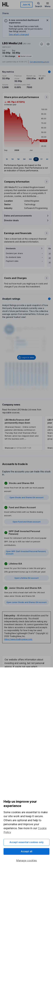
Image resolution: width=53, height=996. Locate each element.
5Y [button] (41, 159)
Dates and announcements (18, 215)
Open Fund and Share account (26, 522)
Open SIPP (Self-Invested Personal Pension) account (26, 552)
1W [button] (12, 159)
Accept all (26, 851)
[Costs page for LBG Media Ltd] (27, 282)
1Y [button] (36, 159)
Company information (16, 181)
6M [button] (30, 159)
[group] (26, 159)
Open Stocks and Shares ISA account (26, 497)
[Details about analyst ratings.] (49, 298)
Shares (5, 13)
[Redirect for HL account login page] (26, 357)
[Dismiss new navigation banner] (47, 20)
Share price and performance (21, 97)
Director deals (11, 220)
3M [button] (24, 159)
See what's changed (19, 34)
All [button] (47, 159)
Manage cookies (26, 860)
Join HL (26, 4)
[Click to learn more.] (49, 71)
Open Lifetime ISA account (26, 578)
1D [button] (7, 159)
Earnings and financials (18, 233)
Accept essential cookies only (26, 842)
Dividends (11, 248)
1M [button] (18, 159)
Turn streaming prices (39, 62)
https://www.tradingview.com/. (18, 639)
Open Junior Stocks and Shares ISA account (26, 602)
